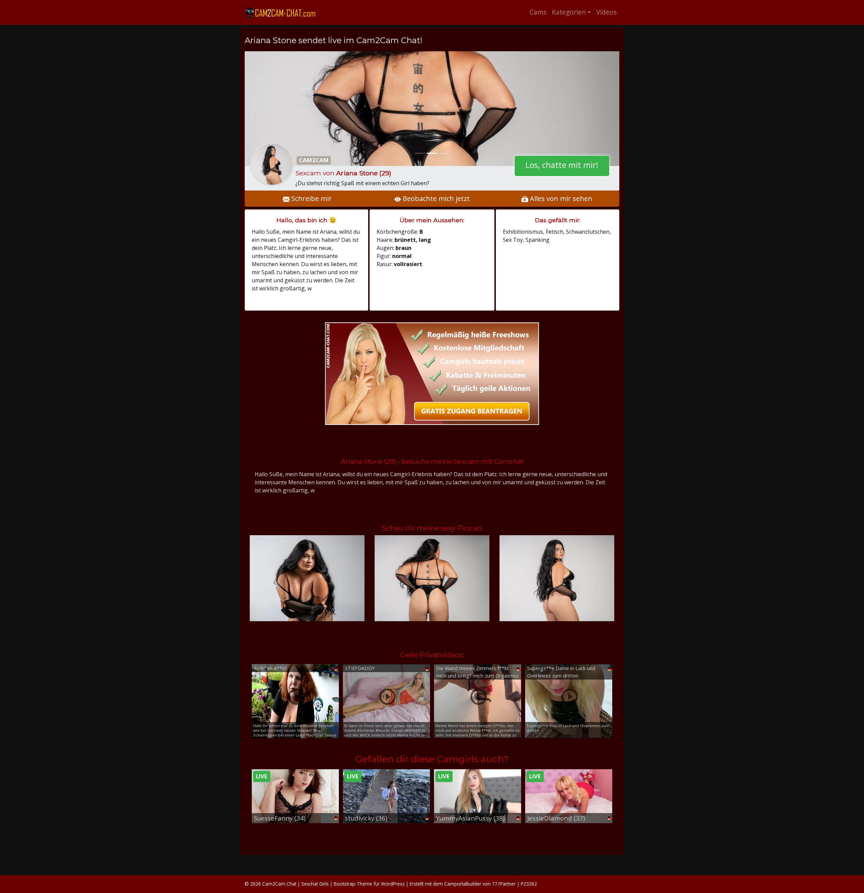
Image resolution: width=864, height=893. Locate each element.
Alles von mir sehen (560, 198)
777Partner (504, 884)
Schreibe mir (311, 198)
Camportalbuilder (462, 884)
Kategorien (569, 12)
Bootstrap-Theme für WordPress (369, 884)
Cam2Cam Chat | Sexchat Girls (295, 884)
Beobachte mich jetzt (435, 198)
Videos (606, 12)
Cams (538, 12)
